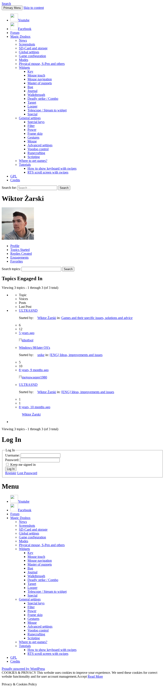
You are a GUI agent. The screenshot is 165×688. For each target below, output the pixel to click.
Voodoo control (38, 149)
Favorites (16, 261)
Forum (14, 32)
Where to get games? (33, 161)
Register (10, 473)
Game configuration (32, 56)
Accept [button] (82, 676)
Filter (31, 126)
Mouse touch (36, 75)
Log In (11, 469)
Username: (13, 455)
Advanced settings (40, 145)
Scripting (34, 157)
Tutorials (25, 164)
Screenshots (27, 44)
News (23, 40)
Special (32, 114)
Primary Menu (12, 7)
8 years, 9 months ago (34, 370)
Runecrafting (36, 153)
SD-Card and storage (33, 48)
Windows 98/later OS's (34, 347)
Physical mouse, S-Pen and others (42, 64)
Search (6, 3)
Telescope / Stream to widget (47, 110)
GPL (13, 176)
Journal (32, 91)
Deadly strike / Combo (43, 98)
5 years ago (26, 333)
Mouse (32, 141)
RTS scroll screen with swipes (48, 172)
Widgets (24, 67)
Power (32, 129)
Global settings (29, 52)
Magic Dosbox (20, 36)
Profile (14, 246)
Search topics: (11, 269)
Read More (95, 676)
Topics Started (20, 250)
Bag (30, 87)
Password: (12, 460)
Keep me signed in (23, 464)
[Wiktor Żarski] (18, 238)
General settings (30, 118)
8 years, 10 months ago (34, 407)
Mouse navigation (40, 79)
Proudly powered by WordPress (23, 669)
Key (30, 71)
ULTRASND (28, 310)
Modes (23, 60)
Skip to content (33, 7)
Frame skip (35, 133)
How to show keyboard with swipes (52, 168)
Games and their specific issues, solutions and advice (97, 318)
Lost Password (27, 473)
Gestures (33, 137)
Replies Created (21, 253)
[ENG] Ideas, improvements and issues (76, 355)
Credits (15, 180)
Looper (32, 106)
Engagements (19, 257)
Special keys (36, 122)
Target (32, 102)
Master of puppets (40, 83)
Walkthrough (36, 95)
